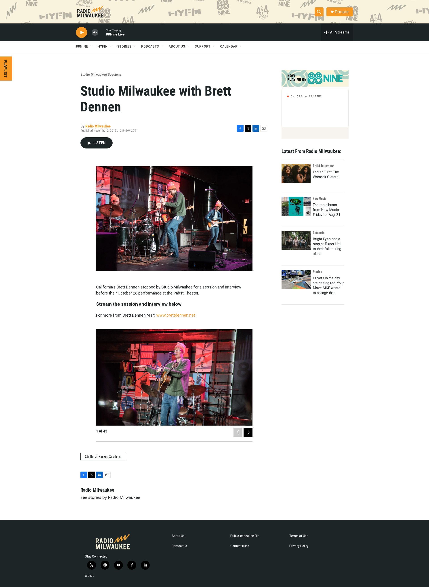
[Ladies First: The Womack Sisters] (296, 173)
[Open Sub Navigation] (91, 46)
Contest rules (239, 546)
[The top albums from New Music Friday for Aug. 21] (296, 206)
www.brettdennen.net (175, 315)
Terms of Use (298, 536)
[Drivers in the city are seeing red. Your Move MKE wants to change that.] (296, 279)
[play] (81, 32)
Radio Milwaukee (98, 126)
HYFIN (103, 46)
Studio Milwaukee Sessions (100, 74)
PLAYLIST (5, 68)
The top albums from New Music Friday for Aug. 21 (326, 210)
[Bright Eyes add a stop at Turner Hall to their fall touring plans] (296, 240)
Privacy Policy (299, 546)
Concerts (318, 232)
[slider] (102, 32)
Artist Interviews (323, 165)
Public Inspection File (244, 536)
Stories (317, 271)
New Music (319, 198)
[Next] (248, 432)
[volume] (95, 32)
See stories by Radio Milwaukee (110, 497)
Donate (342, 11)
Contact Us (179, 546)
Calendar (229, 46)
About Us (178, 536)
